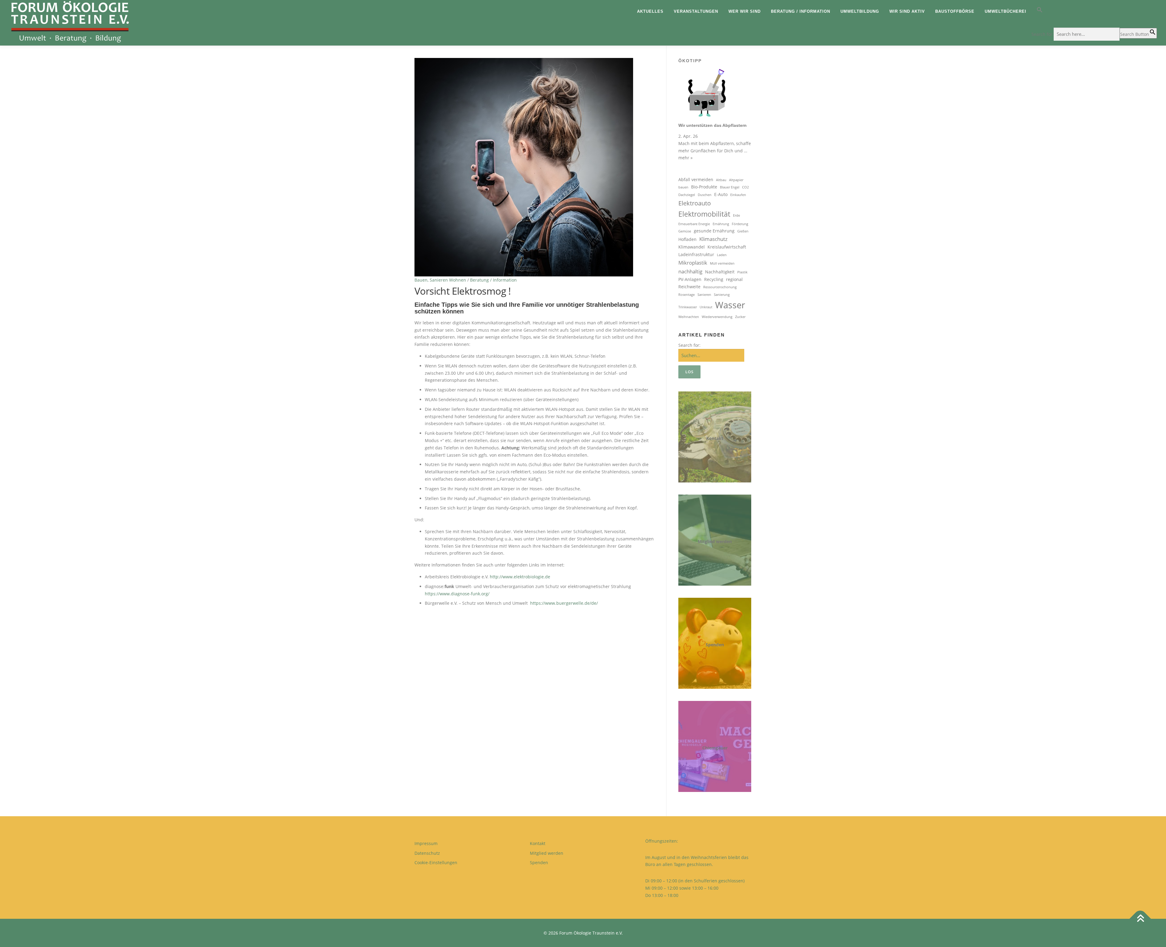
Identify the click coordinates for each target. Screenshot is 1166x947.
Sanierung (722, 295)
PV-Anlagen (689, 279)
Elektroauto (694, 203)
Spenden (715, 645)
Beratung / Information (800, 11)
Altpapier (736, 180)
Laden (722, 255)
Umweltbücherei (1005, 11)
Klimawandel (691, 247)
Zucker (740, 317)
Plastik (742, 272)
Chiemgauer (715, 748)
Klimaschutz (713, 238)
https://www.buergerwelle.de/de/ (564, 603)
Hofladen (687, 239)
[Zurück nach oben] (1140, 918)
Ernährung (721, 224)
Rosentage (686, 295)
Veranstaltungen (696, 11)
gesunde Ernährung (714, 231)
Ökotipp (690, 60)
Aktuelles (650, 11)
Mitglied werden (715, 541)
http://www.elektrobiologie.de (520, 577)
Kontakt (714, 438)
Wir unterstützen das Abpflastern (712, 125)
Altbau (721, 180)
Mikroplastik (692, 262)
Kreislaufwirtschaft (726, 247)
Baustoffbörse (954, 11)
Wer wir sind (744, 11)
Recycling (713, 279)
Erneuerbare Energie (694, 224)
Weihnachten (688, 317)
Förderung (740, 224)
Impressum (426, 843)
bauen (683, 187)
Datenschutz (427, 853)
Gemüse (684, 231)
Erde (736, 215)
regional (734, 279)
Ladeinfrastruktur (696, 254)
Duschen (704, 195)
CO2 (745, 187)
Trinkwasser (687, 307)
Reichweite (689, 286)
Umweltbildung (859, 11)
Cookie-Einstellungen (435, 862)
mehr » (685, 158)
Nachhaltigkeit (720, 272)
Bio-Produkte (704, 187)
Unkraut (706, 307)
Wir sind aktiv (907, 11)
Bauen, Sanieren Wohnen (440, 280)
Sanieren (704, 295)
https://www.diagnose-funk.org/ (457, 594)
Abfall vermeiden (695, 179)
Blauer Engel (729, 187)
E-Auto (721, 194)
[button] (1094, 11)
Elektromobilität (704, 214)
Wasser (730, 305)
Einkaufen (738, 195)
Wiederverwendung (717, 317)
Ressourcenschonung (720, 287)
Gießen (742, 231)
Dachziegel (686, 195)
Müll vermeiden (722, 263)
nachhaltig (690, 271)
